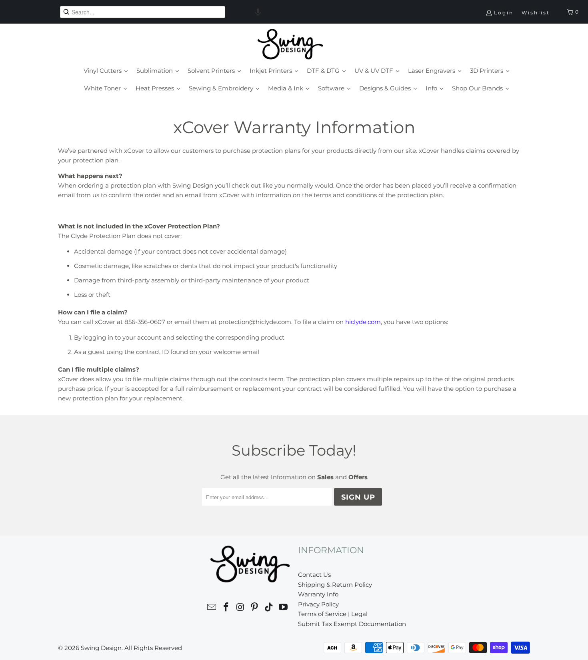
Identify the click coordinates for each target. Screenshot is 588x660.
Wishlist (536, 13)
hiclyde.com (363, 322)
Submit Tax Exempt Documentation (352, 624)
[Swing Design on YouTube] (283, 608)
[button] (258, 12)
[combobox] (142, 12)
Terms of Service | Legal (333, 614)
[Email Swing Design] (212, 608)
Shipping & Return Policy (335, 584)
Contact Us (314, 574)
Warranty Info (318, 594)
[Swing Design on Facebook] (226, 608)
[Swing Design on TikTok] (269, 608)
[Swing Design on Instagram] (240, 608)
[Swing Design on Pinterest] (255, 608)
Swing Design (101, 648)
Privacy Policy (318, 604)
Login (504, 13)
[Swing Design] (290, 45)
